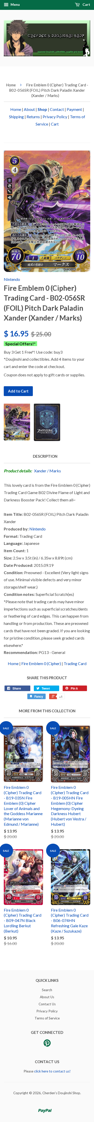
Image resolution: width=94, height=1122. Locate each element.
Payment (74, 109)
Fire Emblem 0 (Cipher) (41, 663)
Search (47, 990)
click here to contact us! (52, 1071)
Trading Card (75, 663)
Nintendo (12, 279)
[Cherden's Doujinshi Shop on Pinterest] (47, 1045)
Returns (33, 116)
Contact (57, 109)
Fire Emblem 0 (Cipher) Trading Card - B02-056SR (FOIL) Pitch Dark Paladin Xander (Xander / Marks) (48, 90)
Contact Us (47, 1004)
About (29, 109)
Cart (86, 4)
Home (11, 85)
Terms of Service (47, 1018)
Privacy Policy (55, 116)
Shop (42, 109)
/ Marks (54, 470)
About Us (47, 997)
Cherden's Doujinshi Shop (61, 1093)
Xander (40, 470)
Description (45, 456)
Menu (15, 4)
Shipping (16, 116)
